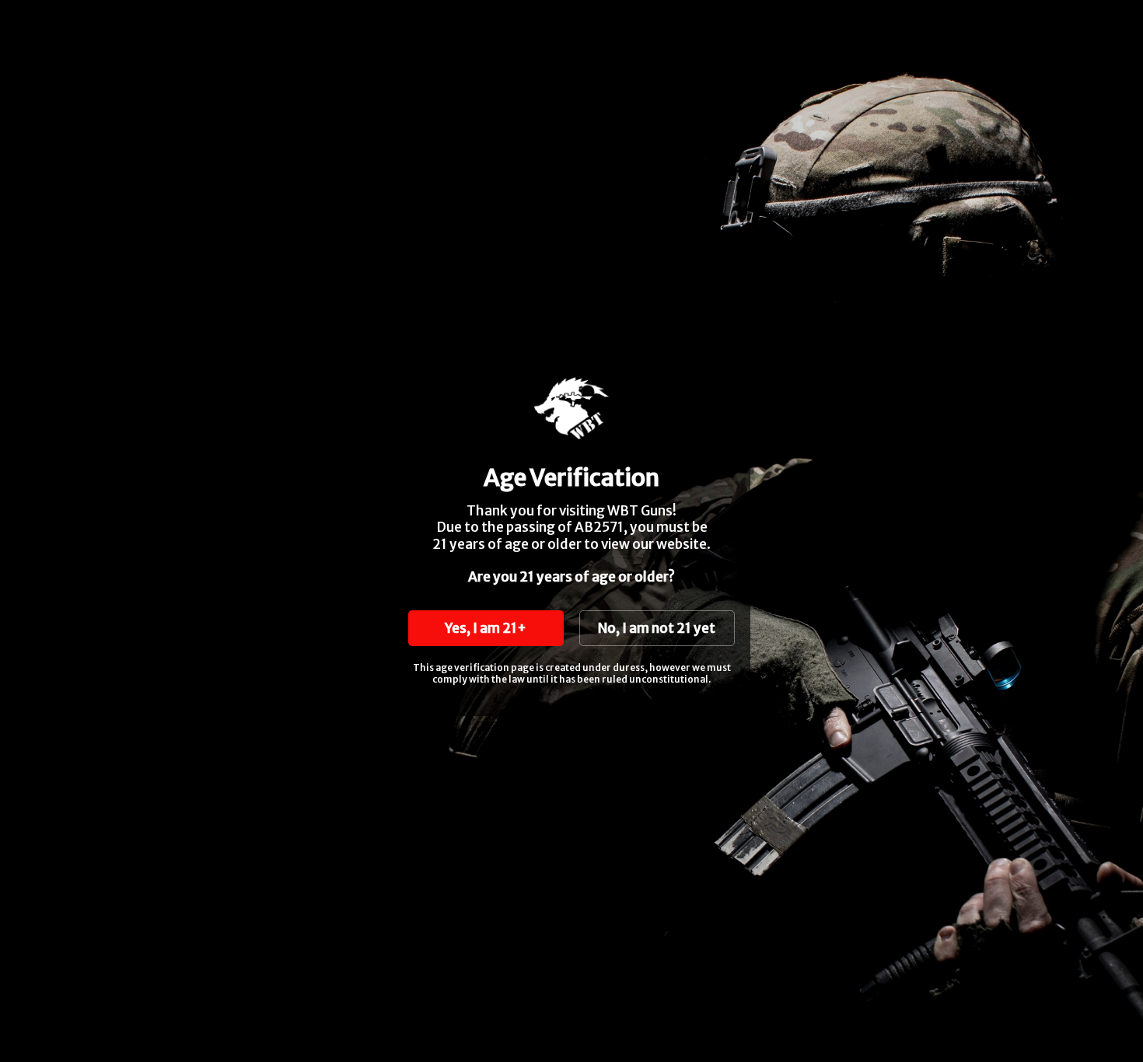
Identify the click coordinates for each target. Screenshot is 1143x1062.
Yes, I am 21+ (485, 628)
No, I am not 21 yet (656, 628)
